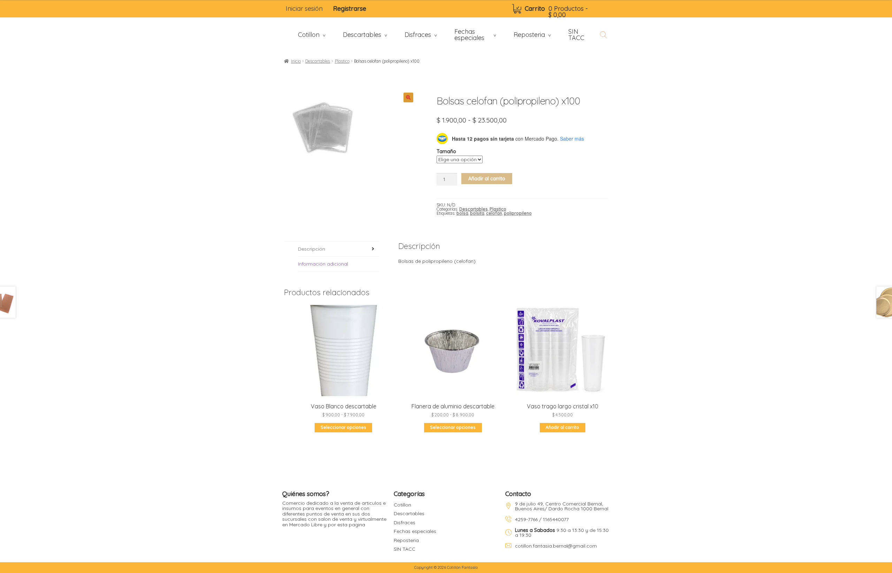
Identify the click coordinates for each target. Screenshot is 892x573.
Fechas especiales (415, 531)
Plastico (342, 61)
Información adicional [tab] (323, 264)
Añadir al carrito (486, 178)
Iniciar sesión (304, 9)
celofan (494, 213)
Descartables (317, 61)
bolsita (477, 213)
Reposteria (406, 540)
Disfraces (404, 522)
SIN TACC (404, 549)
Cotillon (402, 505)
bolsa (462, 213)
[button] (408, 97)
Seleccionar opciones (343, 427)
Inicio (296, 61)
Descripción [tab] (311, 249)
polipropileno (518, 213)
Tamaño (446, 151)
